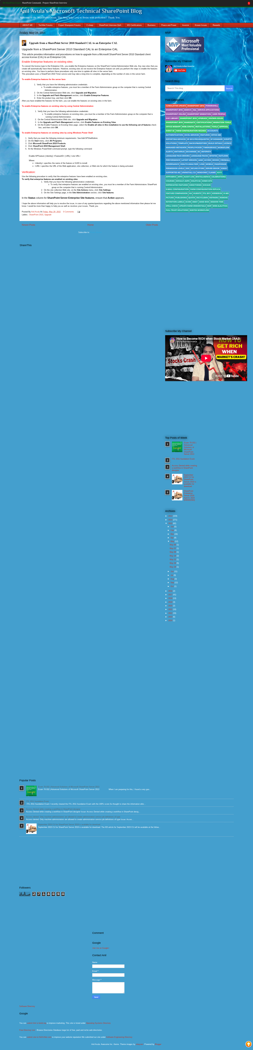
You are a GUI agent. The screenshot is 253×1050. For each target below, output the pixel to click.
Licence (227, 143)
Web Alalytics (220, 206)
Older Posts (152, 225)
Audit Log (189, 176)
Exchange (191, 151)
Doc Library (172, 118)
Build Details (215, 143)
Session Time (217, 201)
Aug (173, 579)
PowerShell (212, 105)
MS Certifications (134, 25)
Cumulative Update (176, 105)
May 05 (173, 545)
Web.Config (188, 126)
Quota (191, 197)
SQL (194, 109)
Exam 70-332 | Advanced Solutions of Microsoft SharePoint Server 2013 (190, 448)
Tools (215, 126)
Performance (173, 160)
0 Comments (68, 212)
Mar (172, 534)
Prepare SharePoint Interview (55, 3)
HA (190, 193)
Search (187, 109)
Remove (224, 197)
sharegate (189, 122)
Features (205, 135)
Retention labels (175, 201)
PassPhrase (220, 164)
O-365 (226, 193)
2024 (170, 620)
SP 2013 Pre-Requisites (198, 139)
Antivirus (179, 151)
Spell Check (172, 206)
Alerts (169, 151)
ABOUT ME (28, 25)
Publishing (181, 197)
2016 (170, 591)
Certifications (204, 122)
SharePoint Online (176, 114)
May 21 (173, 559)
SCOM (188, 201)
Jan (172, 527)
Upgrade (47, 215)
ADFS (219, 172)
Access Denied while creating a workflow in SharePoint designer (184, 467)
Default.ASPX (183, 181)
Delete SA (196, 181)
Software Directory (27, 1006)
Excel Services (191, 135)
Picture (170, 197)
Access (207, 160)
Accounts (212, 130)
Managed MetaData (176, 147)
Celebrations (219, 176)
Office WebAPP (173, 126)
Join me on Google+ (100, 948)
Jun (172, 571)
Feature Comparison (177, 193)
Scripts (227, 139)
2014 (170, 520)
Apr (172, 538)
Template (183, 143)
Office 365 (216, 135)
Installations (202, 126)
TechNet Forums (46, 25)
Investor (185, 25)
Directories (195, 185)
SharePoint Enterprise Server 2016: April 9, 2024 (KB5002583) (189, 495)
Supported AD (173, 172)
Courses (170, 181)
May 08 (173, 552)
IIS (199, 151)
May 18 (173, 556)
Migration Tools (222, 122)
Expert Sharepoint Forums (69, 25)
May (173, 541)
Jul (172, 575)
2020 (170, 606)
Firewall (225, 160)
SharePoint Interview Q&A (110, 25)
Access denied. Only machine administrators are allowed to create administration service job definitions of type (73, 817)
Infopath (206, 151)
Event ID (170, 130)
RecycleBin (202, 197)
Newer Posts (28, 225)
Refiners (213, 197)
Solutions (171, 143)
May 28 (173, 563)
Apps (180, 176)
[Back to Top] (248, 1045)
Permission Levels (175, 168)
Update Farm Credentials (192, 206)
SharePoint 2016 (174, 109)
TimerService (209, 147)
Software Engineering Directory (119, 1037)
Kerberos (217, 193)
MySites (213, 155)
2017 (170, 595)
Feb (172, 530)
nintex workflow (199, 210)
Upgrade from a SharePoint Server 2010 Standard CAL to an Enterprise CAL (73, 43)
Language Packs (199, 155)
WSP (209, 206)
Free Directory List (27, 1030)
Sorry (224, 168)
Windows (202, 172)
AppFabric (171, 176)
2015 (170, 523)
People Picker (195, 147)
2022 (170, 613)
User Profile (218, 114)
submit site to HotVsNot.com (39, 1037)
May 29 (173, 567)
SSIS (187, 168)
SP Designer (217, 139)
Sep (173, 582)
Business (151, 25)
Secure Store (197, 168)
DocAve (207, 185)
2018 (170, 598)
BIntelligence (203, 176)
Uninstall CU (189, 172)
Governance (172, 164)
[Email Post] (78, 212)
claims (212, 172)
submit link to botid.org (36, 1023)
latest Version (189, 160)
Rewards (216, 25)
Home (90, 225)
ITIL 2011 (207, 193)
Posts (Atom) (95, 232)
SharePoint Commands (31, 3)
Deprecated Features (177, 185)
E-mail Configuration (177, 189)
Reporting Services (176, 139)
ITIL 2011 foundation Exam (183, 459)
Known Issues (201, 25)
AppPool (223, 126)
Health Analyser (189, 164)
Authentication (174, 135)
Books (215, 160)
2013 (170, 516)
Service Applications (208, 109)
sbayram (139, 1044)
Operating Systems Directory (98, 1023)
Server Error (212, 168)
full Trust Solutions (177, 210)
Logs (202, 164)
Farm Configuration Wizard (191, 130)
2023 (170, 617)
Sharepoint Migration (199, 114)
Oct (172, 586)
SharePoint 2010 (36, 215)
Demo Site (207, 181)
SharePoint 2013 (195, 105)
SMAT (195, 201)
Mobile (209, 164)
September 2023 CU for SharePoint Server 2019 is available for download (190, 480)
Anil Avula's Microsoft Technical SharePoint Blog (80, 11)
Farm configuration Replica (205, 189)
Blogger (158, 1044)
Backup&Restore (198, 143)
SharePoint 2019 (174, 122)
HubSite (197, 193)
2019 (170, 602)
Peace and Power (168, 25)
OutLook (223, 155)
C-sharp (90, 25)
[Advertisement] (199, 239)
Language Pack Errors (178, 155)
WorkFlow (223, 147)
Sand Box (204, 201)
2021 (170, 609)
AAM (200, 160)
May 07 (173, 548)
